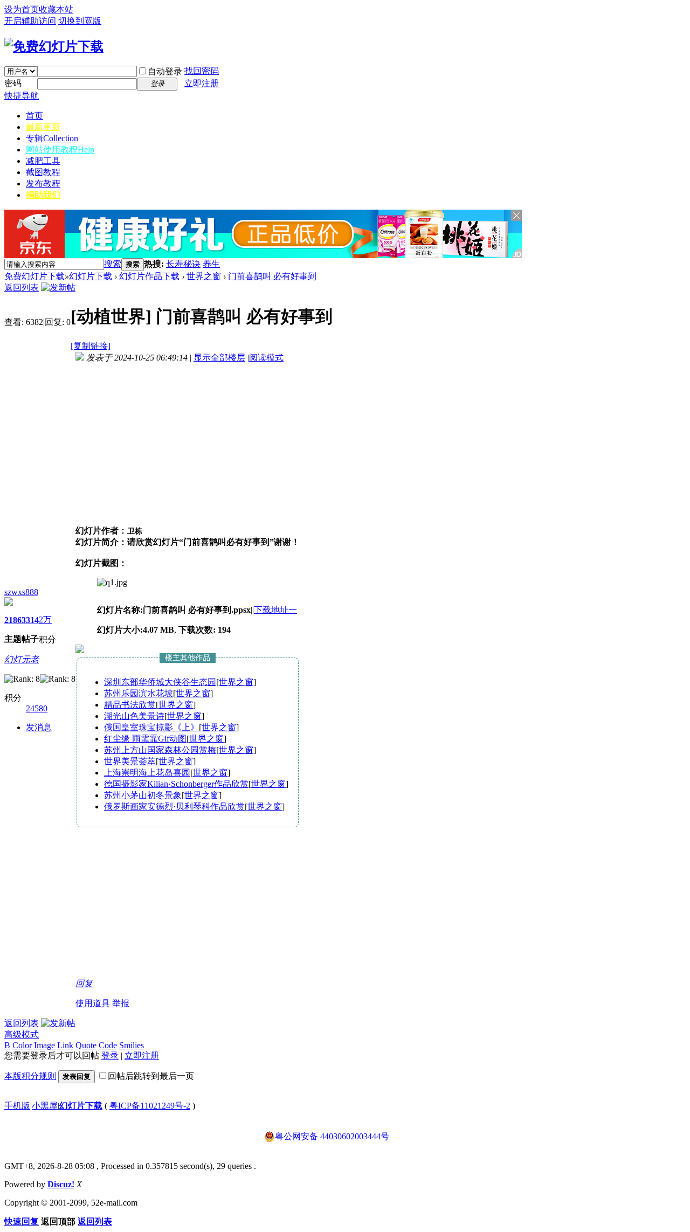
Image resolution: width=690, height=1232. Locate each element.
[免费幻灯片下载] (54, 46)
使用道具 (92, 1003)
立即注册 (201, 83)
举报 (120, 1003)
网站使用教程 (60, 149)
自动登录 (165, 71)
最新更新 (43, 126)
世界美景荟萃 (130, 761)
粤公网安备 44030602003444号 (332, 1136)
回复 (84, 983)
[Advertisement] (346, 264)
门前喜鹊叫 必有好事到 (272, 276)
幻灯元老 (21, 659)
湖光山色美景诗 (134, 716)
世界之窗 (204, 276)
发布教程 (43, 183)
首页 (34, 115)
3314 (30, 620)
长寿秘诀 (183, 263)
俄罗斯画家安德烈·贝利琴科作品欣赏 (174, 806)
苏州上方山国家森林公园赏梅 (160, 750)
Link (65, 1045)
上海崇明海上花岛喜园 (147, 772)
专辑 (52, 138)
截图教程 (43, 172)
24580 (36, 708)
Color (22, 1045)
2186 (13, 620)
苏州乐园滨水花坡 (138, 693)
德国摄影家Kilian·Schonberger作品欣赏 (176, 783)
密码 (13, 83)
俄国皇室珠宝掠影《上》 (151, 727)
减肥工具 (43, 160)
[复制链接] (91, 345)
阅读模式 (266, 357)
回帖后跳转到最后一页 (151, 1076)
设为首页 (21, 9)
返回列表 (21, 287)
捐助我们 (43, 194)
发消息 (39, 727)
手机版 (17, 1105)
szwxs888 (21, 592)
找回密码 (201, 70)
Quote (85, 1045)
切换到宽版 (79, 20)
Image (44, 1045)
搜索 (112, 263)
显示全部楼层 (219, 357)
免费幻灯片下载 (34, 276)
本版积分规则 (30, 1076)
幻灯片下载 (90, 276)
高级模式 (21, 1034)
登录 (110, 1055)
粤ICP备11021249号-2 (149, 1105)
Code (108, 1045)
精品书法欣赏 (130, 704)
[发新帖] (58, 287)
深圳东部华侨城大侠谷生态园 (160, 682)
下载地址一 (275, 609)
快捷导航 (21, 95)
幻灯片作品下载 (149, 276)
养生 (211, 263)
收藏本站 (56, 9)
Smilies (131, 1045)
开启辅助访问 (30, 20)
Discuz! (60, 1184)
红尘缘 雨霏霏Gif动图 (145, 738)
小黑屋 (45, 1105)
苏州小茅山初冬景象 (143, 795)
